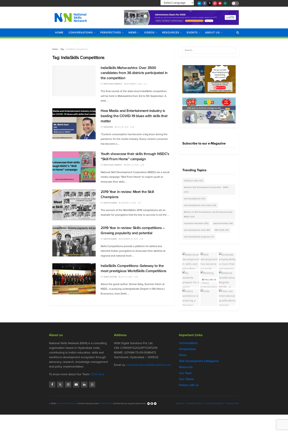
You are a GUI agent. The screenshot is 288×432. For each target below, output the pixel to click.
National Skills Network (66, 403)
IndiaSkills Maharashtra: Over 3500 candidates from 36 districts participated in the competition (134, 73)
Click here (97, 374)
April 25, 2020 (132, 165)
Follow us (210, 279)
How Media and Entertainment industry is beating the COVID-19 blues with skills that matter (134, 116)
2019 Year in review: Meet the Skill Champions (127, 194)
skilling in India (193, 180)
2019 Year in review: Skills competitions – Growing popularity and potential (133, 230)
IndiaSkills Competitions (77, 49)
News (132, 32)
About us (212, 32)
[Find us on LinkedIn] (199, 3)
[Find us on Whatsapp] (225, 3)
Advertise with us (195, 403)
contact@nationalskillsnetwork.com (148, 365)
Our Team (185, 373)
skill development (195, 198)
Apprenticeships (223, 223)
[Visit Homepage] (70, 17)
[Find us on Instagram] (215, 3)
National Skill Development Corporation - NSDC (206, 189)
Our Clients (186, 379)
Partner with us (188, 385)
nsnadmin (108, 127)
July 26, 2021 (122, 127)
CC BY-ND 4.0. (105, 403)
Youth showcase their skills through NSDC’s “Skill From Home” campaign (135, 156)
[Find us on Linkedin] (84, 385)
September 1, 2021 (134, 84)
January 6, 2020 (128, 202)
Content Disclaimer (215, 403)
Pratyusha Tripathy (113, 84)
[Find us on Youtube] (220, 3)
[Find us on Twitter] (210, 3)
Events (192, 32)
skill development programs (199, 236)
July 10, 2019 (126, 276)
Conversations (81, 32)
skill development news (197, 230)
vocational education (196, 223)
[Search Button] (237, 32)
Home (59, 32)
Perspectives (110, 32)
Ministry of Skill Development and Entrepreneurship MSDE (208, 214)
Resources (170, 32)
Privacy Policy (232, 403)
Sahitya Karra (110, 202)
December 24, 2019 (129, 239)
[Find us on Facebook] (204, 3)
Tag (62, 49)
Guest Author (110, 276)
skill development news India (200, 205)
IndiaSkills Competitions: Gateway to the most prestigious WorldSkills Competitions (133, 268)
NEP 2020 (222, 230)
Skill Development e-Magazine (199, 361)
